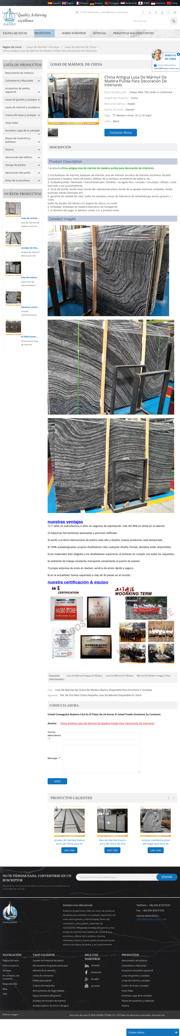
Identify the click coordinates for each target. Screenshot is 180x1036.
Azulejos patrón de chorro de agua (51, 1005)
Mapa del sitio (10, 983)
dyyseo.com (171, 1015)
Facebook (96, 972)
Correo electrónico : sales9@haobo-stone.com (104, 12)
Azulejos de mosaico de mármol (49, 1000)
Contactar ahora (121, 132)
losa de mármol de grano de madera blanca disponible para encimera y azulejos (103, 690)
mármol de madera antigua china (153, 675)
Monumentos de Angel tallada (48, 990)
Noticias (99, 33)
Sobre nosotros (74, 33)
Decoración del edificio (18, 157)
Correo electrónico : (54, 735)
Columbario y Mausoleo (19, 80)
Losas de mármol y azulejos (21, 107)
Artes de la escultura (17, 180)
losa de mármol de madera (120, 675)
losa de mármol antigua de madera (85, 675)
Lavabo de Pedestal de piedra (48, 960)
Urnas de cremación (43, 975)
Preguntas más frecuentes (133, 33)
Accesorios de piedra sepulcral (17, 90)
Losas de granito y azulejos (21, 99)
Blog (5, 988)
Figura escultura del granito (47, 995)
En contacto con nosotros (11, 977)
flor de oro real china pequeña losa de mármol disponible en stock (101, 695)
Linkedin (95, 965)
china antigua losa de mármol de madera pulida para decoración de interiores (107, 723)
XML (5, 993)
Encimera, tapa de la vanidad (22, 130)
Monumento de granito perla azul (50, 965)
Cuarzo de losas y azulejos (20, 115)
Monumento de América (19, 73)
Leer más (69, 850)
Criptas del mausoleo (44, 985)
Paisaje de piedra (15, 165)
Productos (42, 33)
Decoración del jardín (18, 172)
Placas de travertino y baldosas (18, 140)
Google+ (95, 978)
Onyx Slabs (11, 122)
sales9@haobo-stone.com (151, 919)
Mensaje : (54, 758)
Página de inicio (15, 33)
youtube (95, 985)
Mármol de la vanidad (44, 970)
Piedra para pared (42, 980)
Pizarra (9, 149)
